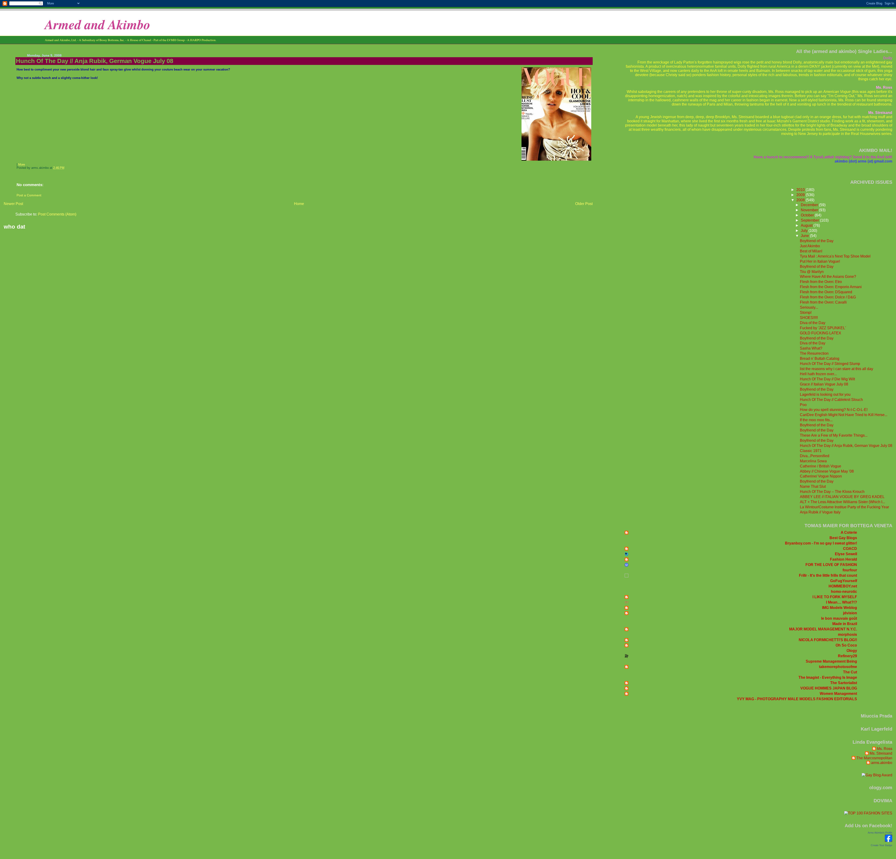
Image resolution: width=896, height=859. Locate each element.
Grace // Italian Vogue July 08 (824, 384)
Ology (852, 651)
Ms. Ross (884, 749)
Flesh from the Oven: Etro (821, 282)
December (810, 205)
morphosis (847, 634)
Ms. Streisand (881, 753)
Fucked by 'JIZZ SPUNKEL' (823, 328)
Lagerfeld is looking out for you (825, 394)
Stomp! (806, 313)
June (805, 236)
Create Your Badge (881, 845)
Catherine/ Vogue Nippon (821, 476)
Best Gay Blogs (843, 538)
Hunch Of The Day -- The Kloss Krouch (832, 492)
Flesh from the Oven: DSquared (826, 292)
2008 (801, 200)
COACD (850, 549)
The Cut (850, 672)
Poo (803, 405)
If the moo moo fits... (816, 420)
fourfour (850, 570)
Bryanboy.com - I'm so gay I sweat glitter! (821, 543)
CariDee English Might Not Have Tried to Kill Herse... (843, 415)
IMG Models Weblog (839, 608)
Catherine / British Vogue (820, 466)
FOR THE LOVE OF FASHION (831, 565)
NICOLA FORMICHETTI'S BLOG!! (828, 640)
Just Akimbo (810, 246)
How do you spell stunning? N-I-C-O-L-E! (834, 410)
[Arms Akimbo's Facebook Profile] (888, 841)
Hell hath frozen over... (818, 374)
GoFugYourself (843, 581)
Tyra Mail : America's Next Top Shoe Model (835, 256)
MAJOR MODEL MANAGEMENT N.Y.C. (823, 629)
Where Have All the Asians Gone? (828, 277)
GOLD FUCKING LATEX (820, 333)
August (807, 225)
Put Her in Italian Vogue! (820, 261)
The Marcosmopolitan (874, 758)
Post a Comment (29, 195)
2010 (801, 190)
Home (299, 204)
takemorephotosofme (838, 667)
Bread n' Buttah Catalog (819, 359)
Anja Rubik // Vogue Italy (820, 512)
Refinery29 (847, 656)
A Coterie (849, 532)
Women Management (838, 694)
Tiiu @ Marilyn (812, 272)
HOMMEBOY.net (843, 586)
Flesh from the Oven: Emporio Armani (831, 287)
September (810, 220)
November (810, 210)
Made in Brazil (844, 624)
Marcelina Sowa (813, 461)
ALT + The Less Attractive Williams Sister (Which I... (842, 502)
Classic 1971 (811, 451)
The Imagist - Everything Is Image (827, 677)
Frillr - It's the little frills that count (828, 575)
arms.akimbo (881, 763)
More (21, 164)
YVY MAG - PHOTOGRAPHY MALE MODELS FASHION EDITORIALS (797, 699)
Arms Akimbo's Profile (880, 832)
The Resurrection (814, 353)
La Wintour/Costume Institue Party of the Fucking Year (844, 507)
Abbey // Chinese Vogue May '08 (827, 471)
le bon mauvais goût (839, 618)
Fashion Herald (843, 559)
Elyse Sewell (846, 554)
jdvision (850, 613)
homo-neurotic (844, 592)
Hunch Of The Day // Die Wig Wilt (827, 379)
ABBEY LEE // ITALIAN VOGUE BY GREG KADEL (842, 497)
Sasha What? (811, 348)
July (804, 231)
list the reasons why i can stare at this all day (836, 369)
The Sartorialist (843, 683)
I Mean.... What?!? (841, 602)
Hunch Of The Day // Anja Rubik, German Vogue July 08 (94, 61)
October (808, 215)
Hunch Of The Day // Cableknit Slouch (831, 400)
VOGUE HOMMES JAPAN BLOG (828, 688)
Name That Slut (813, 486)
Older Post (584, 204)
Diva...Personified (814, 456)
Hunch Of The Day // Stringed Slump (830, 364)
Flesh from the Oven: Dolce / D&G (828, 297)
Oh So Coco (846, 645)
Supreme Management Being (831, 661)
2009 (801, 195)
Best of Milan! (811, 251)
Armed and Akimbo (97, 24)
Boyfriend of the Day (816, 241)
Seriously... (809, 307)
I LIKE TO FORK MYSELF (834, 597)
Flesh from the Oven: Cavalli (823, 302)
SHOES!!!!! (809, 318)
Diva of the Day (812, 323)
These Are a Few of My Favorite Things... (834, 435)
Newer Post (13, 204)
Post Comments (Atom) (57, 214)
